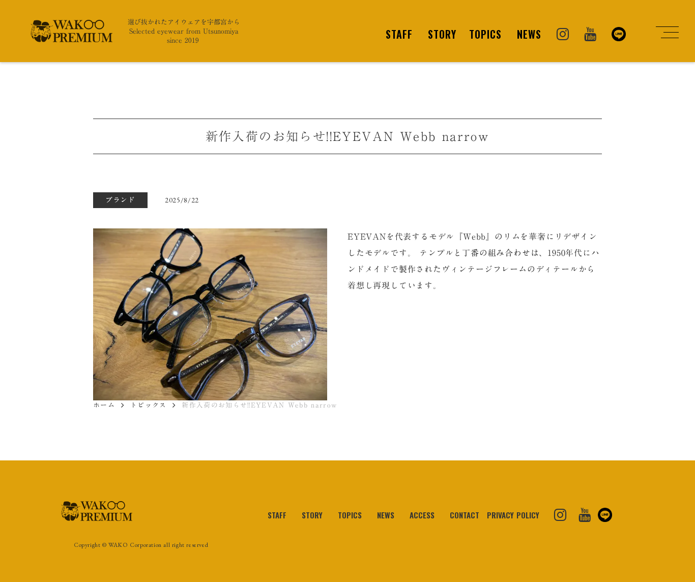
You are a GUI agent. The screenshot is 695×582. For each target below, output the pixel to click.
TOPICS (485, 34)
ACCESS (422, 514)
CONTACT (464, 514)
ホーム (104, 405)
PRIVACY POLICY (513, 514)
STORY (442, 34)
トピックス (148, 405)
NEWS (529, 34)
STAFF (399, 34)
